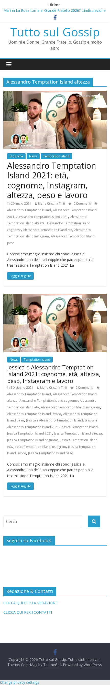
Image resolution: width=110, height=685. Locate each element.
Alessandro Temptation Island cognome (48, 400)
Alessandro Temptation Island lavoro (34, 414)
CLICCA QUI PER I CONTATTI (27, 612)
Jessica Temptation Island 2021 (29, 433)
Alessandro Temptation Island (29, 210)
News (33, 156)
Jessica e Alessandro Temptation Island (54, 420)
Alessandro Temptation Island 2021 (42, 217)
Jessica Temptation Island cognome (33, 440)
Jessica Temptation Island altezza (78, 433)
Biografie (16, 156)
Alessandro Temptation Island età (47, 230)
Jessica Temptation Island (79, 427)
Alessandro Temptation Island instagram (70, 407)
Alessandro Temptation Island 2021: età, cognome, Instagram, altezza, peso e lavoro (51, 180)
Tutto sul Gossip (55, 32)
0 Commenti (82, 203)
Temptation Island (56, 156)
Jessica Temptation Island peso (50, 453)
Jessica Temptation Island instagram (40, 447)
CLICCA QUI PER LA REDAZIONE (30, 602)
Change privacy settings (19, 682)
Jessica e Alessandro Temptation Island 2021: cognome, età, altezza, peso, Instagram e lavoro (54, 374)
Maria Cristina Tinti (51, 203)
